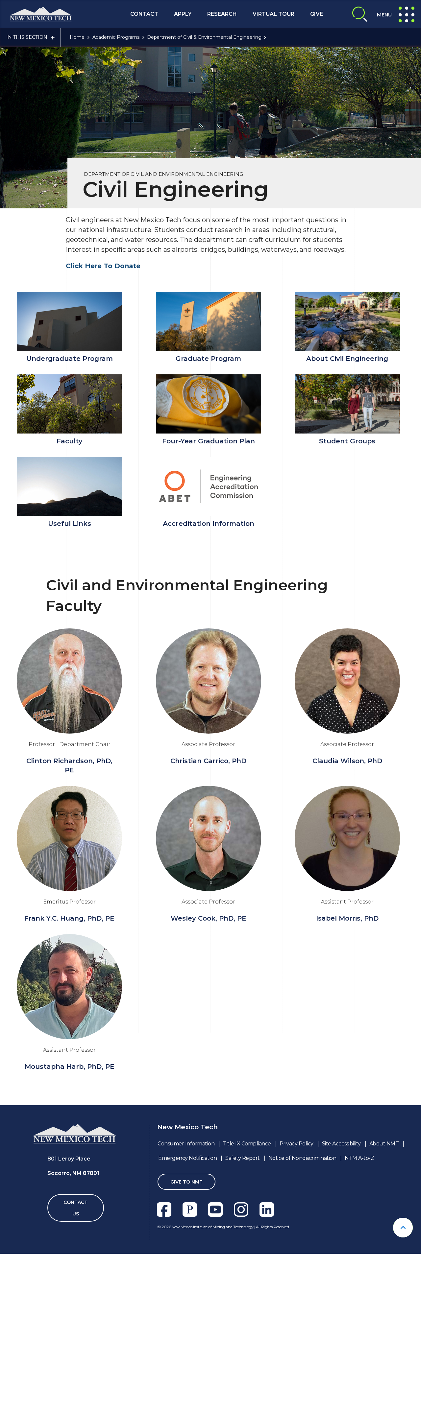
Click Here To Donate (103, 266)
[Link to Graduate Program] (208, 321)
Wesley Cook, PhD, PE (208, 918)
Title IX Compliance (247, 1143)
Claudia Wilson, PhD (347, 761)
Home (77, 37)
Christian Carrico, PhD (208, 761)
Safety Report (242, 1158)
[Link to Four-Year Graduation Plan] (208, 404)
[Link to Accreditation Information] (208, 486)
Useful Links (69, 524)
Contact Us (75, 1208)
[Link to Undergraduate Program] (69, 321)
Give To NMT (186, 1182)
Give (316, 14)
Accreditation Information (208, 524)
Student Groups (347, 441)
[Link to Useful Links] (69, 486)
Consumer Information (186, 1143)
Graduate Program (208, 359)
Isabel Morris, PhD (347, 918)
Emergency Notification (187, 1158)
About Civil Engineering (347, 359)
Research (222, 14)
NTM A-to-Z (359, 1158)
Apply (182, 14)
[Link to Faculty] (69, 404)
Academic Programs (115, 37)
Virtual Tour (273, 14)
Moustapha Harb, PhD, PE (69, 1066)
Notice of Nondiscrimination (302, 1158)
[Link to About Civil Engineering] (347, 321)
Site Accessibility (341, 1143)
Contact (144, 14)
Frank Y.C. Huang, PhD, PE (69, 918)
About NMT (384, 1143)
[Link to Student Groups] (347, 404)
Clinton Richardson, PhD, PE (69, 765)
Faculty (70, 441)
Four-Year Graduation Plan (208, 441)
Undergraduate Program (69, 359)
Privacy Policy (296, 1143)
